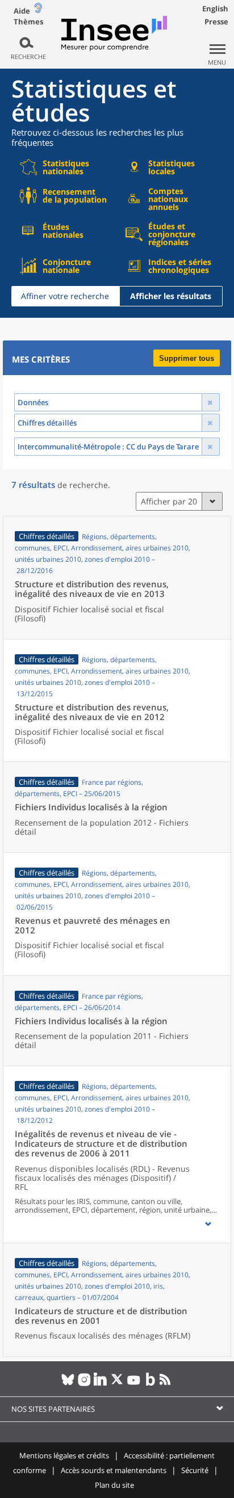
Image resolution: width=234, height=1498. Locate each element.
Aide (22, 11)
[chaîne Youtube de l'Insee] (134, 1384)
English (215, 8)
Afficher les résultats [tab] (170, 296)
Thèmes (28, 22)
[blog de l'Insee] (150, 1384)
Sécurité (194, 1470)
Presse (216, 21)
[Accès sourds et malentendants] (38, 10)
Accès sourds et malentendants (113, 1470)
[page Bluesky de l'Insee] (68, 1384)
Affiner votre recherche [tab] (65, 296)
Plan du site (114, 1485)
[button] (208, 1223)
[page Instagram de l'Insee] (84, 1384)
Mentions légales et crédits (64, 1455)
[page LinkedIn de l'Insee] (101, 1384)
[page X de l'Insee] (117, 1384)
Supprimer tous (186, 358)
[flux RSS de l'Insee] (167, 1384)
